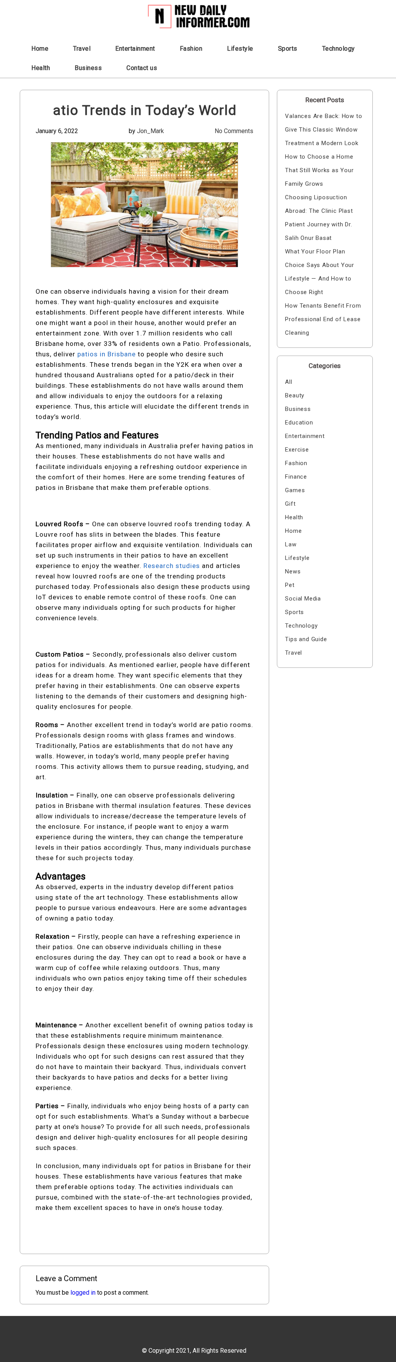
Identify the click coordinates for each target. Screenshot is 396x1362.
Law (290, 544)
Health (40, 68)
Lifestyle (240, 48)
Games (295, 490)
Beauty (294, 395)
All (288, 381)
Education (299, 422)
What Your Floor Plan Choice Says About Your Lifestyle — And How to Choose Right (319, 272)
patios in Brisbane (107, 354)
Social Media (303, 598)
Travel (81, 48)
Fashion (191, 48)
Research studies (172, 566)
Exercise (297, 449)
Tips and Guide (306, 639)
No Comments (234, 131)
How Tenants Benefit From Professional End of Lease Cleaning (323, 319)
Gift (290, 503)
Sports (287, 48)
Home (39, 48)
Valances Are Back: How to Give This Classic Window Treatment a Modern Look (323, 130)
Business (88, 68)
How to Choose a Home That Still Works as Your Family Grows (319, 170)
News (292, 571)
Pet (289, 585)
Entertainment (135, 48)
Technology (338, 48)
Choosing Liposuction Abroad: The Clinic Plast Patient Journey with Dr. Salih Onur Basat (319, 217)
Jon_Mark (150, 131)
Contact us (141, 68)
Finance (296, 476)
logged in (83, 1292)
